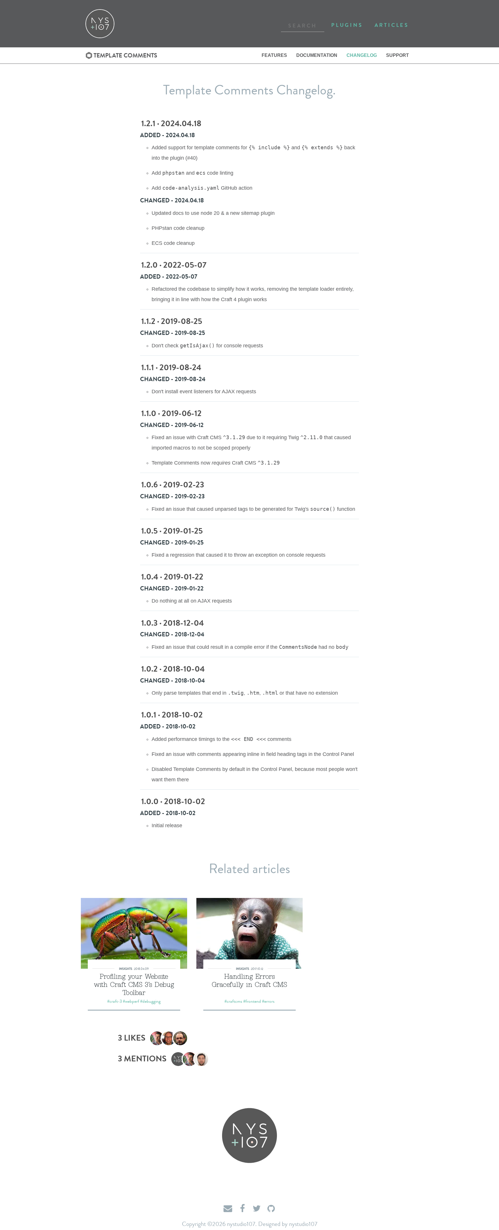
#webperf (131, 1001)
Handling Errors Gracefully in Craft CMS (249, 980)
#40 (191, 158)
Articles (392, 25)
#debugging (150, 1001)
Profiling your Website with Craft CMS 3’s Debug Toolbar (134, 984)
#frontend (252, 1001)
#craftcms (233, 1001)
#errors (268, 1001)
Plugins (347, 25)
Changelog (362, 55)
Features (274, 55)
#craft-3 (114, 1001)
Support (397, 55)
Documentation (316, 55)
